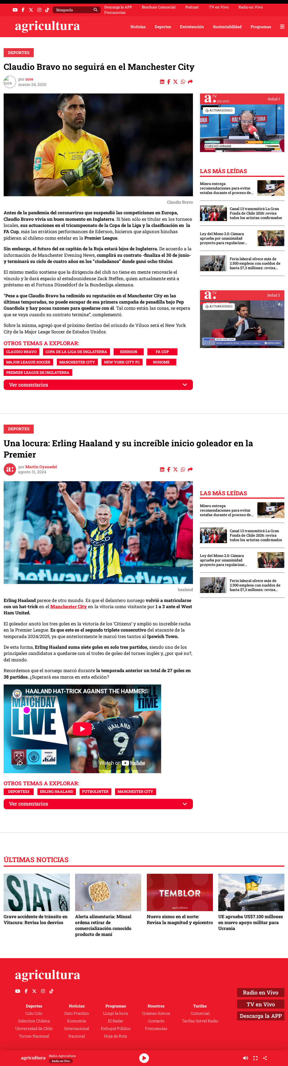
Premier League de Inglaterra (37, 372)
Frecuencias (114, 12)
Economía (76, 1020)
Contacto (156, 1020)
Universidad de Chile (34, 1028)
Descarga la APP (118, 7)
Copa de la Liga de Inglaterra (76, 351)
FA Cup (162, 351)
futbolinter (95, 791)
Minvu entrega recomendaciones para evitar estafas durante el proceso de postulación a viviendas (225, 188)
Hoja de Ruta (115, 1036)
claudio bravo (21, 351)
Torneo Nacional (34, 1036)
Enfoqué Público (115, 1028)
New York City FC (122, 362)
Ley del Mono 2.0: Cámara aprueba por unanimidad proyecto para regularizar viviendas (222, 238)
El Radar (115, 1020)
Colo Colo (33, 1013)
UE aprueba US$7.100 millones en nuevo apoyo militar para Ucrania (250, 922)
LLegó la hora (115, 1013)
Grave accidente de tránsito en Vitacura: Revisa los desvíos (36, 919)
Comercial (200, 1013)
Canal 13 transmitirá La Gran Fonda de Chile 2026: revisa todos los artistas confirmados (256, 213)
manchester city (77, 362)
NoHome (161, 362)
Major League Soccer (28, 362)
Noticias (138, 26)
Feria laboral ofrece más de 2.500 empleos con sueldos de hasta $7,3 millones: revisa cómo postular (255, 263)
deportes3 (18, 791)
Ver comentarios (28, 385)
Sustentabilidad (227, 26)
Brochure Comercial (159, 7)
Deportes (163, 26)
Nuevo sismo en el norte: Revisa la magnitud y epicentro (180, 919)
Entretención (192, 26)
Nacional (76, 1036)
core (29, 79)
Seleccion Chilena (34, 1020)
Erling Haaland (56, 791)
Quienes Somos (156, 1013)
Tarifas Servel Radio (200, 1020)
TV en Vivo (219, 7)
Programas (261, 26)
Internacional (76, 1028)
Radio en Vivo (250, 7)
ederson (128, 351)
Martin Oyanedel (41, 466)
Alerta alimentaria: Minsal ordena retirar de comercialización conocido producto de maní (103, 925)
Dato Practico (76, 1013)
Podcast (192, 7)
